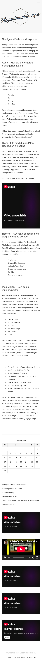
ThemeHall (32, 657)
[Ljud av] (33, 557)
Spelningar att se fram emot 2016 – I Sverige (20, 500)
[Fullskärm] (37, 557)
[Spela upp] (5, 557)
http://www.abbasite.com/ (21, 137)
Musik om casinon (9, 504)
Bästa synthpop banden (12, 488)
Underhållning (8, 492)
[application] (21, 522)
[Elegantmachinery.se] (21, 24)
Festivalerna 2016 (9, 496)
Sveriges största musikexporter (15, 484)
